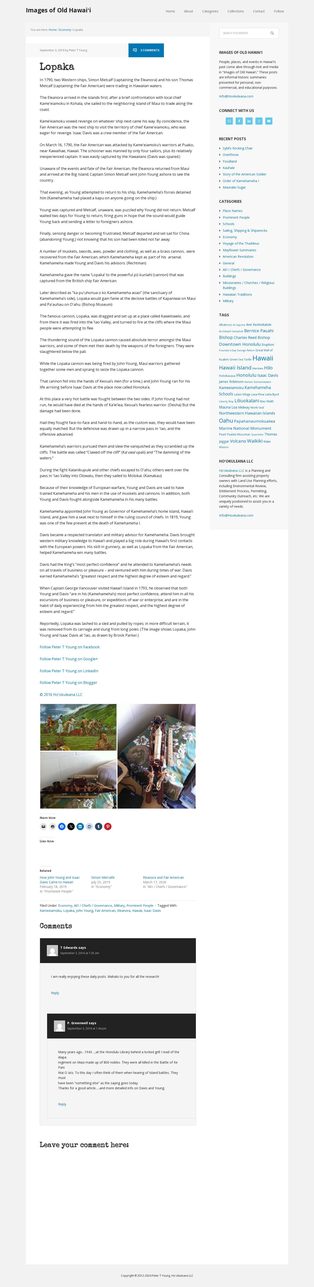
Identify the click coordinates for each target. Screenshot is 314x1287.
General (228, 263)
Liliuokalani (246, 401)
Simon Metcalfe (103, 877)
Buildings (229, 276)
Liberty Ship (226, 401)
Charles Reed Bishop (252, 337)
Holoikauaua (227, 376)
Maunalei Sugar (234, 187)
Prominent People (139, 905)
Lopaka (68, 910)
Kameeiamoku (50, 910)
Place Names (233, 211)
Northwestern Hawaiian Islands (247, 413)
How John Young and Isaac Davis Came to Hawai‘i (60, 879)
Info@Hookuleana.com (236, 96)
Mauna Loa (228, 407)
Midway (244, 407)
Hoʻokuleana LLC (231, 470)
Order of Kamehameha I (241, 181)
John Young (84, 910)
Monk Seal (257, 407)
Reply (55, 993)
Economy (65, 905)
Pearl (222, 434)
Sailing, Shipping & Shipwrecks (245, 230)
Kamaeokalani (262, 381)
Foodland (230, 161)
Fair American (105, 910)
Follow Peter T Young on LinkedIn (70, 670)
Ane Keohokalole (258, 324)
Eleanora (123, 910)
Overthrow (231, 154)
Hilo (268, 367)
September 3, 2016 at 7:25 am (79, 953)
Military (119, 905)
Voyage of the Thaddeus (241, 243)
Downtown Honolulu (240, 344)
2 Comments (149, 50)
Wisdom (224, 447)
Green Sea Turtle (240, 359)
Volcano (238, 441)
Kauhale (229, 168)
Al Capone (239, 324)
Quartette (257, 434)
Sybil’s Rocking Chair (238, 148)
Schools (228, 224)
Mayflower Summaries (239, 250)
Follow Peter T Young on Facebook (70, 646)
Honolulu (246, 375)
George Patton (245, 350)
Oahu (226, 420)
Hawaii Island (235, 367)
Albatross (225, 324)
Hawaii (137, 910)
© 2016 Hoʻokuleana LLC (61, 694)
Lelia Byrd (272, 394)
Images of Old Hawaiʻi (58, 10)
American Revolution (238, 256)
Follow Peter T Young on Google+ (69, 658)
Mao (263, 401)
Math (270, 401)
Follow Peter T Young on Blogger (68, 682)
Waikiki (255, 441)
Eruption (268, 344)
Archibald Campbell (231, 331)
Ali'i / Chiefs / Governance (93, 905)
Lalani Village (242, 394)
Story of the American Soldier (244, 174)
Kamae (248, 381)
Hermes (257, 368)
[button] (78, 727)
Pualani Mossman (238, 434)
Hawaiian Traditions (237, 294)
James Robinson (231, 381)
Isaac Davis (152, 910)
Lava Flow (257, 394)
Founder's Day (227, 350)
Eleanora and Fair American (163, 877)
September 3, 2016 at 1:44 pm (86, 1028)
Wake (267, 441)
